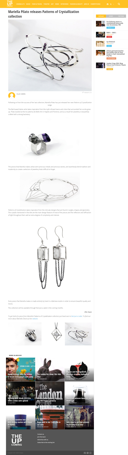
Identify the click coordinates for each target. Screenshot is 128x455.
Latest (111, 16)
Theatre (46, 4)
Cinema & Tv (20, 4)
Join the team (41, 437)
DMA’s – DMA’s (111, 32)
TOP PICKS (121, 16)
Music (28, 4)
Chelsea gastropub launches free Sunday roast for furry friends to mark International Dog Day (115, 53)
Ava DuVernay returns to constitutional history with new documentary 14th (114, 23)
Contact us (40, 434)
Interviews (64, 4)
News (57, 4)
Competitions (95, 4)
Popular (101, 16)
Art (52, 4)
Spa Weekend (110, 42)
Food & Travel (37, 4)
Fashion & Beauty (76, 4)
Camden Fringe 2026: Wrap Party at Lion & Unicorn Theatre (116, 64)
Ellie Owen (21, 94)
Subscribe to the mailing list (45, 442)
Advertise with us (42, 440)
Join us (86, 4)
